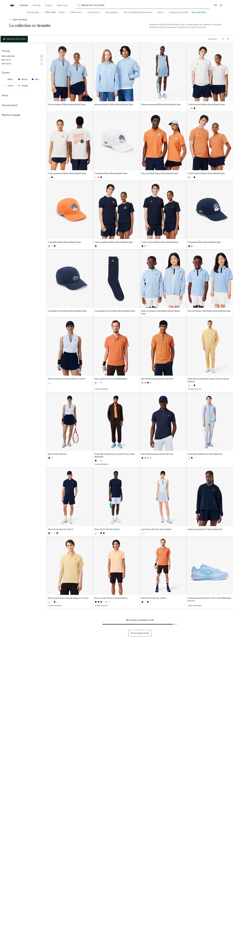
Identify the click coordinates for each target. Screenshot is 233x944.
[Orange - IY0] (191, 108)
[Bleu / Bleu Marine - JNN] (101, 602)
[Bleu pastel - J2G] (54, 533)
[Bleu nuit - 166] (194, 108)
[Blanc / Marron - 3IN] (103, 602)
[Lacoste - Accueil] (12, 5)
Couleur (6, 73)
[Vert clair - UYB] (150, 383)
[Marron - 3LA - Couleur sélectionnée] (95, 460)
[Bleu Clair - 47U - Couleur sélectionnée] (189, 458)
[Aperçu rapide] (90, 98)
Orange (24, 86)
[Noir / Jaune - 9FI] (98, 602)
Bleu (37, 79)
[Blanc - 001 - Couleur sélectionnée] (189, 108)
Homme (24, 5)
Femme (36, 5)
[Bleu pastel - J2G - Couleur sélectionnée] (49, 383)
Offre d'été (50, 12)
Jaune (10, 86)
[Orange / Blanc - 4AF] (106, 602)
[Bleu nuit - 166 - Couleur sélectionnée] (95, 246)
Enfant (48, 5)
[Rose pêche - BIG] (57, 602)
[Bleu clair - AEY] (101, 383)
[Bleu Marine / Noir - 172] (191, 458)
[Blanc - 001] (191, 177)
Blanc (10, 79)
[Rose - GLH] (145, 383)
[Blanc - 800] (194, 458)
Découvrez (62, 5)
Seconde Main (199, 12)
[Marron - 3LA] (57, 533)
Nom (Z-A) (6, 64)
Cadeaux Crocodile (179, 12)
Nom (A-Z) (6, 60)
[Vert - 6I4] (52, 458)
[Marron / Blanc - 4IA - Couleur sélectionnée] (95, 602)
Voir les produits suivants (140, 633)
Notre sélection (8, 56)
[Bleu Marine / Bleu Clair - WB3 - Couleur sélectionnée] (49, 458)
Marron (24, 79)
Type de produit (9, 105)
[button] (221, 5)
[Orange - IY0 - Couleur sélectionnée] (189, 177)
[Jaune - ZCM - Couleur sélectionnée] (189, 385)
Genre (5, 96)
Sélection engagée (11, 115)
